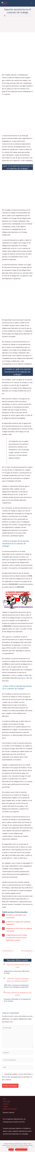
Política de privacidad (21, 1149)
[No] (33, 1147)
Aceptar (11, 1149)
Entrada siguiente (27, 951)
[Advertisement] (17, 55)
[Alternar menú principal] (31, 3)
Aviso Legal (6, 1101)
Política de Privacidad (9, 1109)
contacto (6, 1104)
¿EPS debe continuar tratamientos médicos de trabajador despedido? (16, 986)
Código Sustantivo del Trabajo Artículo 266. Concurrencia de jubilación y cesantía (16, 937)
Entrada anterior (7, 951)
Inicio (4, 1099)
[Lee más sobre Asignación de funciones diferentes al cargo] (17, 966)
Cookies (5, 1106)
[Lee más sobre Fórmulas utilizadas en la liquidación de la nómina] (17, 993)
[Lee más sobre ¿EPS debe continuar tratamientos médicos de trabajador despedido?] (17, 979)
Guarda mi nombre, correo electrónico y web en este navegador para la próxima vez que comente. (17, 1077)
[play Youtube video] (17, 599)
